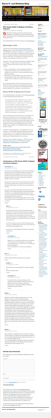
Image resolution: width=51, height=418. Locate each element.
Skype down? (32, 24)
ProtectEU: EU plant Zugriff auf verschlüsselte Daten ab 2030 (42, 72)
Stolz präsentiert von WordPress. (42, 410)
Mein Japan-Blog (40, 44)
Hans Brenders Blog (42, 175)
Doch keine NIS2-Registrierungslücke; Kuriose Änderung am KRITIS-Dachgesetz (43, 256)
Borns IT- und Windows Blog (42, 36)
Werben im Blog (40, 93)
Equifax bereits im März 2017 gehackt (10, 24)
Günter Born (20, 30)
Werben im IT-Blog (6, 19)
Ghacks (40, 174)
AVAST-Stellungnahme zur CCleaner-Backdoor (13, 150)
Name (4, 373)
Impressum (40, 91)
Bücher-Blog (40, 40)
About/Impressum (11, 17)
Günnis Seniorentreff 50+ (42, 42)
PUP (30, 153)
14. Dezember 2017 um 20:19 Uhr (11, 331)
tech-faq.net (41, 178)
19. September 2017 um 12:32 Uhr (11, 168)
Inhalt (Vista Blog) (19, 19)
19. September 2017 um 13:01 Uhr (12, 207)
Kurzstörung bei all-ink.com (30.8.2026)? (43, 230)
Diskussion (38, 17)
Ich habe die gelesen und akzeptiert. (15, 382)
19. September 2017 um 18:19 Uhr (14, 237)
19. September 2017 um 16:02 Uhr (12, 264)
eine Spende (12, 405)
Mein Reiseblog (40, 43)
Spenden (13, 19)
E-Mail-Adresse (6, 378)
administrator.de (41, 179)
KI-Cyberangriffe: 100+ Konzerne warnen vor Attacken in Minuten (42, 59)
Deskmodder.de (41, 182)
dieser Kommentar (30, 95)
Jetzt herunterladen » (30, 40)
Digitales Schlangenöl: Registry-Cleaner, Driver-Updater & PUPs (16, 147)
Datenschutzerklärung (20, 17)
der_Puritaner (8, 166)
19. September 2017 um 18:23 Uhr (14, 277)
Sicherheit (15, 153)
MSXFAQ (40, 180)
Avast (24, 153)
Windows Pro (41, 173)
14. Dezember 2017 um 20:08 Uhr (11, 294)
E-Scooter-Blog (40, 45)
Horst (6, 253)
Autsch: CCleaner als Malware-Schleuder (11, 148)
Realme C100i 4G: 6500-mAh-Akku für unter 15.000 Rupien (43, 85)
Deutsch (41, 25)
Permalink (22, 154)
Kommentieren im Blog (30, 17)
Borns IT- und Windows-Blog (15, 3)
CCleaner (27, 153)
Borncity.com (40, 34)
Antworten (6, 202)
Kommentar (5, 358)
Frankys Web (41, 185)
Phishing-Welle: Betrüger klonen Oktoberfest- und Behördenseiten (42, 79)
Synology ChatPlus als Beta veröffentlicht (42, 248)
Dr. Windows (41, 184)
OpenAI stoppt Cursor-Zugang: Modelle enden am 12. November (43, 66)
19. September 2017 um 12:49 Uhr (11, 255)
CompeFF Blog (41, 181)
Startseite (4, 17)
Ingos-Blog (41, 176)
